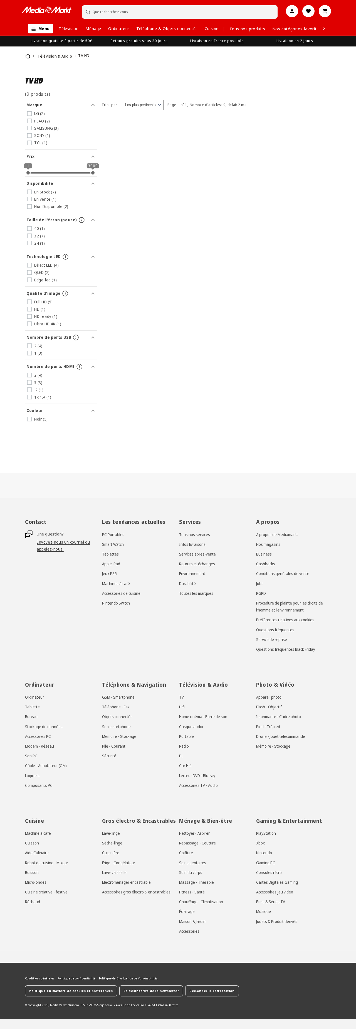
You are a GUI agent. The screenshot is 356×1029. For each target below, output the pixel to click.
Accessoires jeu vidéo (274, 892)
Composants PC (39, 785)
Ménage (93, 28)
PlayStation (266, 833)
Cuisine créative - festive (46, 892)
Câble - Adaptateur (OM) (46, 765)
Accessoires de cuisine (121, 593)
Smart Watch (113, 544)
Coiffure (186, 852)
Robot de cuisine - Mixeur (46, 862)
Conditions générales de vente (282, 573)
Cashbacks (265, 563)
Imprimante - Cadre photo (278, 716)
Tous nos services (194, 534)
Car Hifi (185, 765)
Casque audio (191, 726)
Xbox (260, 843)
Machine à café (38, 833)
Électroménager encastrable (126, 882)
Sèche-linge (112, 843)
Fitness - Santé (192, 892)
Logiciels (32, 775)
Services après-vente (197, 554)
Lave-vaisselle (114, 872)
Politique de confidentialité (77, 978)
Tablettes (110, 554)
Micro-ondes (35, 882)
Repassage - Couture (197, 843)
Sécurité (109, 755)
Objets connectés (117, 716)
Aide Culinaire (37, 852)
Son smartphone (116, 726)
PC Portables (113, 534)
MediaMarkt (58, 1005)
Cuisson (32, 843)
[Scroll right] (324, 28)
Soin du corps (190, 872)
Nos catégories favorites (296, 28)
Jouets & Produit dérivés (276, 921)
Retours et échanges (197, 563)
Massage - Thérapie (196, 882)
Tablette (32, 706)
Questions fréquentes (275, 629)
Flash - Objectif (269, 706)
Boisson (32, 872)
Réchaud (32, 901)
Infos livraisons (192, 544)
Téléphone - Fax (116, 706)
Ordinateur (118, 28)
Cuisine (212, 28)
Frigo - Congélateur (118, 862)
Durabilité (187, 583)
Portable (186, 736)
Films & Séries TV (270, 901)
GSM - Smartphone (118, 697)
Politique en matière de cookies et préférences (71, 991)
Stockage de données (44, 726)
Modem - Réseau (39, 746)
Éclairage (187, 911)
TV (181, 697)
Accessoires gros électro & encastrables (136, 892)
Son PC (31, 755)
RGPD (261, 593)
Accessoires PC (38, 736)
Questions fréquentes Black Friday (285, 649)
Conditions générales (39, 978)
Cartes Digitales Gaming (277, 882)
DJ (180, 755)
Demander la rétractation (211, 991)
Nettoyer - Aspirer (194, 833)
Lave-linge (111, 833)
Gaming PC (265, 862)
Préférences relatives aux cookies (285, 619)
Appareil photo (268, 697)
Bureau (31, 716)
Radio (184, 746)
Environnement (192, 573)
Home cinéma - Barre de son (203, 716)
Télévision (68, 28)
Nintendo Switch (116, 603)
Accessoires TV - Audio (198, 785)
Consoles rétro (269, 872)
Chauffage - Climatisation (201, 901)
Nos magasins (268, 544)
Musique (263, 911)
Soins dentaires (192, 862)
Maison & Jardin (192, 921)
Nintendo (264, 852)
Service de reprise (271, 639)
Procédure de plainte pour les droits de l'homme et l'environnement (289, 606)
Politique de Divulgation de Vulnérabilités (128, 978)
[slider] (28, 172)
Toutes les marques (196, 593)
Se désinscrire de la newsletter (151, 991)
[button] (39, 28)
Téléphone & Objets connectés (167, 28)
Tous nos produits (247, 28)
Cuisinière (110, 852)
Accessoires (189, 931)
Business (264, 554)
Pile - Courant (113, 746)
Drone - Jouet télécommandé (280, 736)
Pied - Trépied (268, 726)
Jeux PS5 (109, 573)
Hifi (182, 706)
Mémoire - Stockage (119, 736)
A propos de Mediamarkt (277, 534)
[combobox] (180, 12)
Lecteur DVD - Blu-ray (197, 775)
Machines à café (116, 583)
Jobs (259, 583)
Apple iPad (111, 563)
